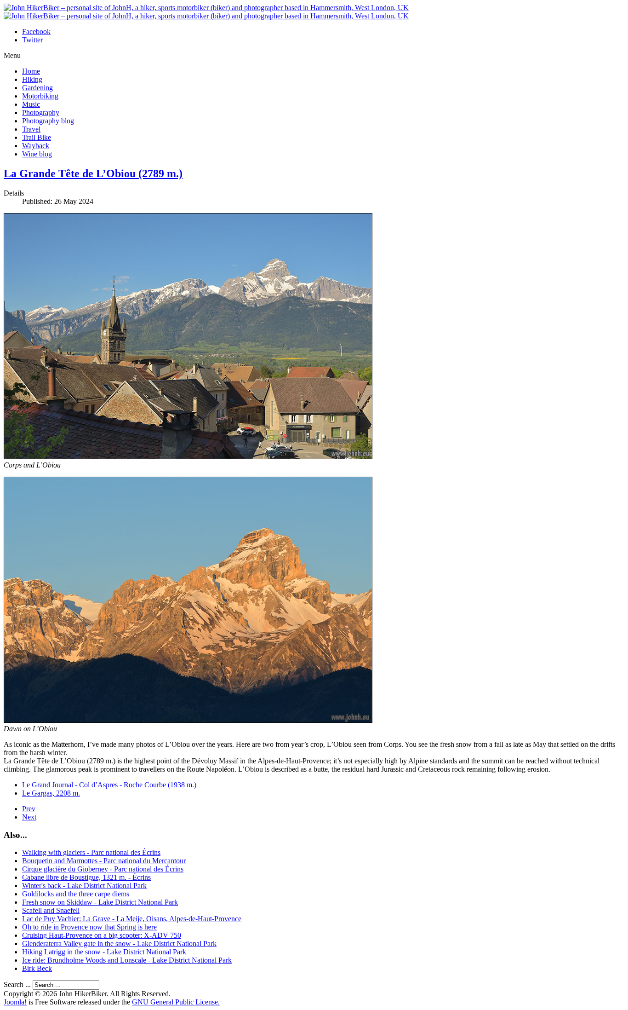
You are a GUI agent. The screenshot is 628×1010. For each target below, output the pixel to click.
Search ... (17, 984)
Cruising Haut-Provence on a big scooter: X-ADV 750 (101, 935)
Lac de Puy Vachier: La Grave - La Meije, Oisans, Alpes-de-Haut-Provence (131, 919)
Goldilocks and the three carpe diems (75, 894)
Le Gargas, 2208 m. (51, 793)
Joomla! (15, 1002)
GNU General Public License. (176, 1002)
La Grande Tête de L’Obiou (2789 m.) (93, 173)
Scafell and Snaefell (51, 910)
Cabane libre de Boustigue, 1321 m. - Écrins (86, 877)
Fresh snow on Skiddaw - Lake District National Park (100, 902)
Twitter (32, 40)
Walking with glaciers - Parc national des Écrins (91, 852)
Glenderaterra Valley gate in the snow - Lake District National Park (119, 943)
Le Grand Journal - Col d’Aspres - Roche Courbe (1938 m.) (109, 785)
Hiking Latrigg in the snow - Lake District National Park (104, 952)
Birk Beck (37, 968)
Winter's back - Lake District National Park (84, 885)
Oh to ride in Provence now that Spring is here (89, 927)
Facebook (36, 31)
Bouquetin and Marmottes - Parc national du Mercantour (104, 861)
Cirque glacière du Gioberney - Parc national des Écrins (102, 869)
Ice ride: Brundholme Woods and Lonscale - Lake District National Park (127, 960)
